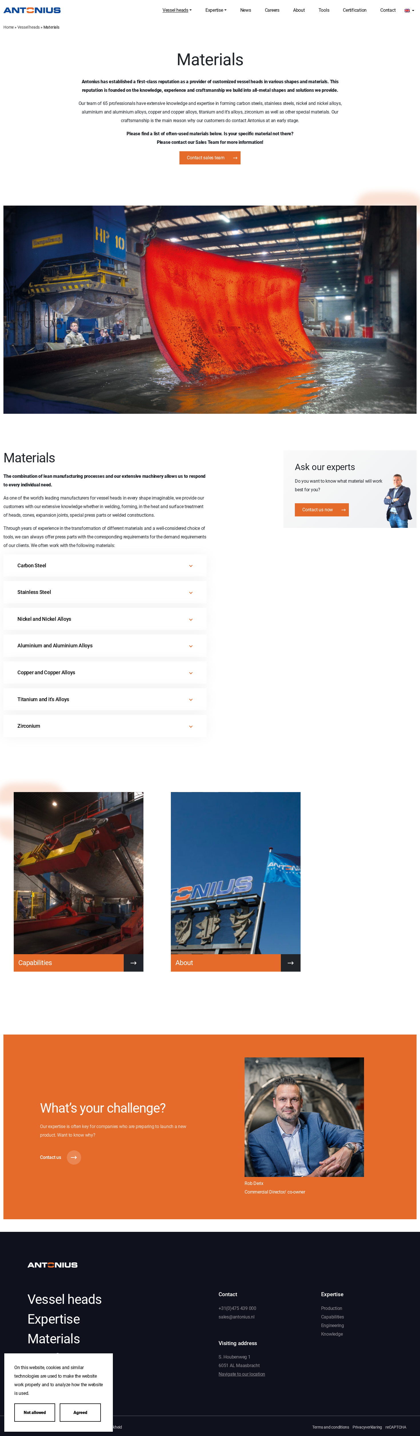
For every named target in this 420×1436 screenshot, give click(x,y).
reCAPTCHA (395, 1427)
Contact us (50, 1157)
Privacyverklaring (367, 1427)
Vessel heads (28, 27)
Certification (61, 1358)
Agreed (80, 1412)
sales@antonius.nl (237, 1316)
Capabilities (332, 1316)
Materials (53, 1339)
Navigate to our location (242, 1374)
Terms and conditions (330, 1427)
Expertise (53, 1319)
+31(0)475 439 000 (237, 1308)
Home (8, 27)
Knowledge (332, 1333)
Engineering (332, 1325)
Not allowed (35, 1412)
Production (332, 1308)
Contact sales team (206, 157)
